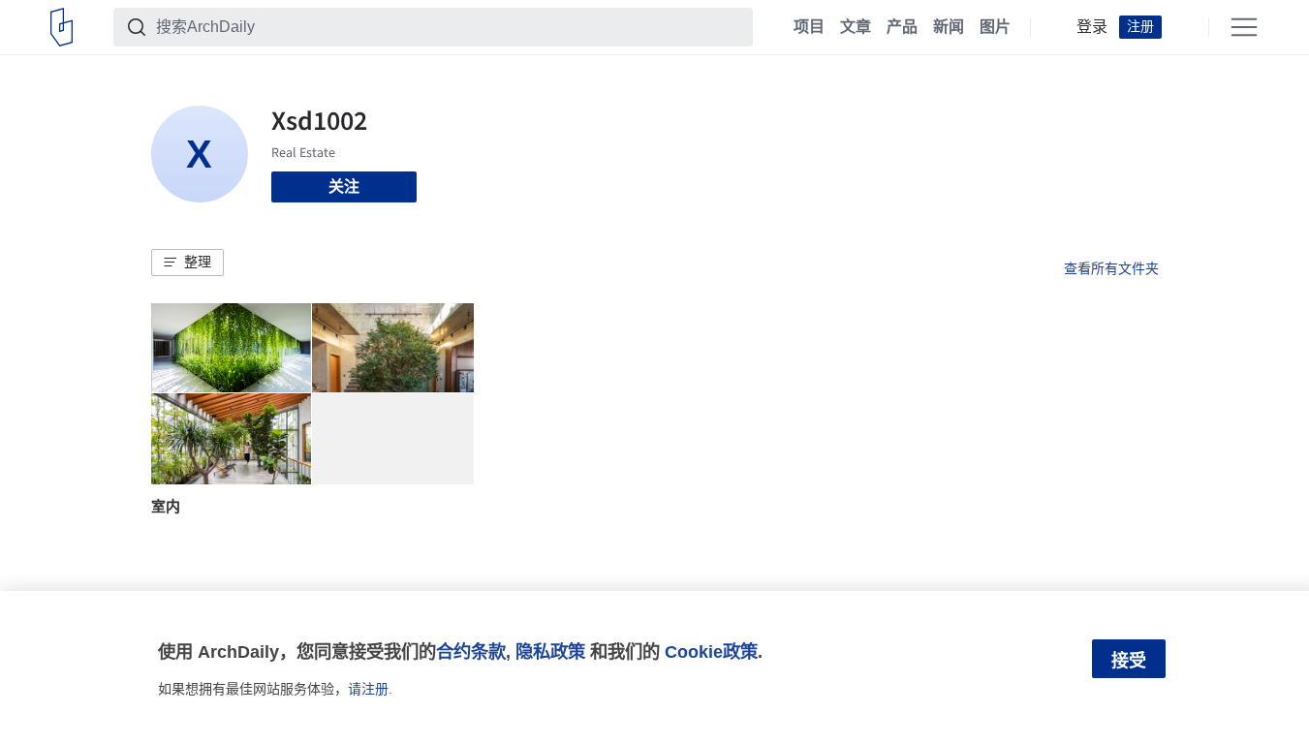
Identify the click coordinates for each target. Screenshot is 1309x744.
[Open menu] (1244, 27)
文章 (855, 27)
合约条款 (471, 651)
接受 (1128, 660)
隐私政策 (550, 651)
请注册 (368, 689)
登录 (1091, 27)
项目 (809, 27)
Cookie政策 (711, 651)
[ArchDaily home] (61, 27)
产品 (902, 27)
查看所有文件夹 (1111, 268)
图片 (995, 27)
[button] (187, 262)
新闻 (948, 27)
